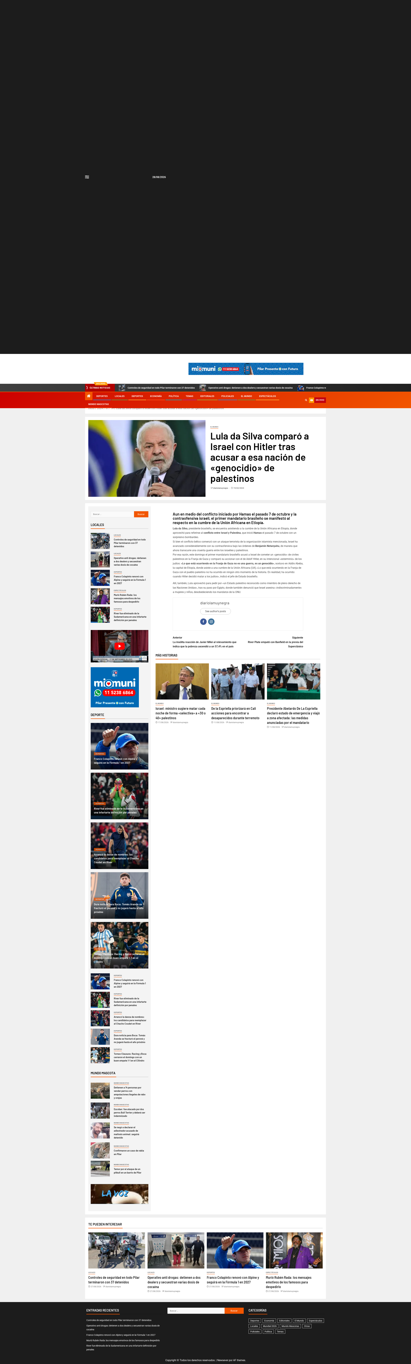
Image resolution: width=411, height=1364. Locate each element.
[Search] (306, 400)
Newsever (222, 1360)
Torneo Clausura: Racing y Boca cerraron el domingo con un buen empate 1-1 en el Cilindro (119, 957)
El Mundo (246, 396)
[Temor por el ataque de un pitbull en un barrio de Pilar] (100, 1169)
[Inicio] (89, 396)
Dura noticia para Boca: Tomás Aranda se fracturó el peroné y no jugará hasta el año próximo (119, 908)
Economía (156, 396)
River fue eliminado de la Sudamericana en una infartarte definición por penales (130, 617)
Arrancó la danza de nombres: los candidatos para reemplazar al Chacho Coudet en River (116, 858)
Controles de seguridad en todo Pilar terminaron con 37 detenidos (161, 388)
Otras (307, 1326)
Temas (189, 396)
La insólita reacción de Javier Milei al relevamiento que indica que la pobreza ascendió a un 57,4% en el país (204, 642)
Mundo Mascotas (98, 404)
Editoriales (207, 396)
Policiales (227, 396)
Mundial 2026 (270, 1326)
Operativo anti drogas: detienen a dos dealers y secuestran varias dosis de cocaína (250, 388)
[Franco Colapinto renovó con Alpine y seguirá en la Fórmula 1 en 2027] (100, 578)
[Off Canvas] (87, 177)
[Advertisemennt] (245, 368)
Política (174, 396)
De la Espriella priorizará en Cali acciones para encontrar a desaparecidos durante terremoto (235, 713)
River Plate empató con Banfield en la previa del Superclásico (275, 642)
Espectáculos (267, 396)
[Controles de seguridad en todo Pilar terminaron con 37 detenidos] (100, 541)
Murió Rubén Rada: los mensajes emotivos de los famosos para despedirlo (127, 598)
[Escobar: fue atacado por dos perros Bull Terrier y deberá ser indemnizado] (100, 1111)
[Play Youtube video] (119, 646)
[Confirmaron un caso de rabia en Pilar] (100, 1150)
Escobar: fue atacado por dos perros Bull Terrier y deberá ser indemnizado (129, 1112)
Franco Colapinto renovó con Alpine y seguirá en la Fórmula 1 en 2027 (130, 580)
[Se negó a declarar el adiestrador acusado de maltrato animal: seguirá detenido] (100, 1130)
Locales (120, 396)
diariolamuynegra (220, 488)
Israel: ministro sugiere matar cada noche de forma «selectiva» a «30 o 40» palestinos (181, 713)
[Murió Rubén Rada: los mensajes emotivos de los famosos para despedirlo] (100, 596)
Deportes (102, 396)
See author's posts (215, 611)
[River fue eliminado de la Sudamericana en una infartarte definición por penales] (100, 615)
